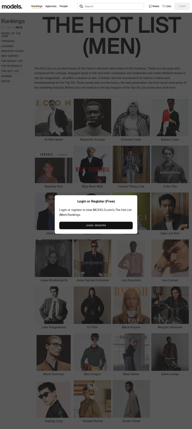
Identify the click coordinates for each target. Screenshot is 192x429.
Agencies (50, 6)
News (155, 6)
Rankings (36, 6)
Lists (168, 6)
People (63, 6)
